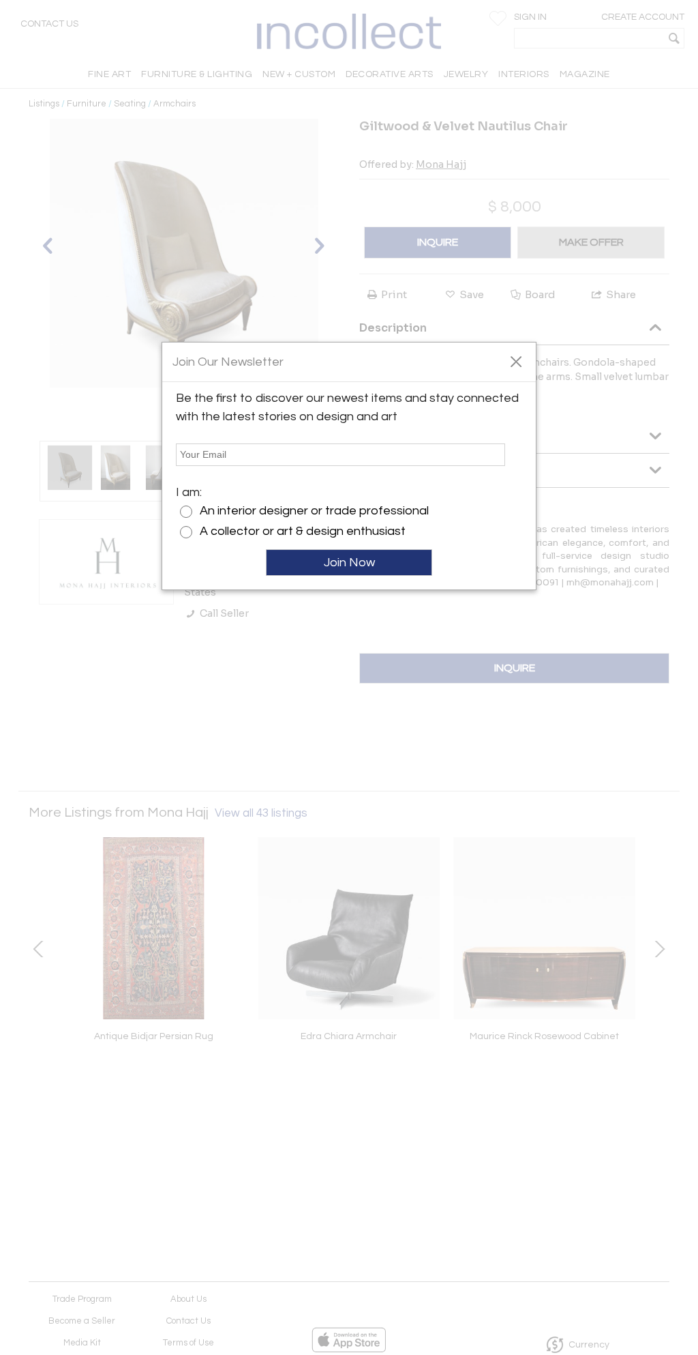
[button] (515, 361)
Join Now (349, 562)
